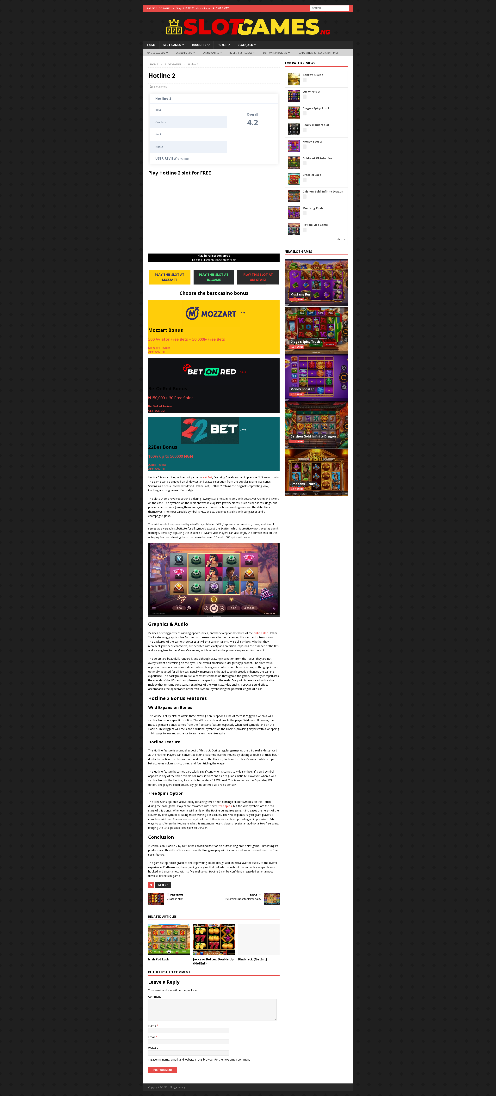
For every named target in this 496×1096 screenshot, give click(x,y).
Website (153, 1048)
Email (152, 1037)
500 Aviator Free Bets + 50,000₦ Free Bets (186, 339)
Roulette (199, 45)
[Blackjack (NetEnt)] (259, 939)
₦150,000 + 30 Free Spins (171, 397)
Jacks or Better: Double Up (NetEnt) (213, 961)
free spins (225, 806)
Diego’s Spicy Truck (316, 108)
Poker (222, 45)
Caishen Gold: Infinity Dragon (323, 191)
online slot (261, 633)
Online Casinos (156, 52)
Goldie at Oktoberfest (318, 158)
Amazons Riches (302, 484)
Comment (154, 996)
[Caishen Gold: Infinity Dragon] (316, 425)
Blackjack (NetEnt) (252, 959)
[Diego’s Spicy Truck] (316, 330)
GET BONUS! (156, 352)
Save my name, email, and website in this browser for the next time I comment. (201, 1059)
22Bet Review (157, 465)
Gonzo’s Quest (313, 75)
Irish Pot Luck (158, 959)
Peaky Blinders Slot (316, 125)
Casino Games (211, 52)
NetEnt (207, 477)
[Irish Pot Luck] (169, 939)
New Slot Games (298, 251)
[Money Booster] (316, 377)
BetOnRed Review (160, 406)
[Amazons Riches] (316, 472)
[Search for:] (329, 8)
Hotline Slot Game (315, 225)
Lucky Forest (311, 91)
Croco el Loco (312, 175)
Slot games (172, 45)
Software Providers (275, 52)
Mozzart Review (159, 348)
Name (152, 1025)
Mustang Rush (313, 208)
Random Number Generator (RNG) (318, 52)
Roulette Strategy (240, 52)
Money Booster (313, 141)
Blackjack (245, 45)
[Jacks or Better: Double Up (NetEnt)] (214, 939)
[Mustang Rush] (316, 282)
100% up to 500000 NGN (170, 456)
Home (151, 45)
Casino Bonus (184, 52)
